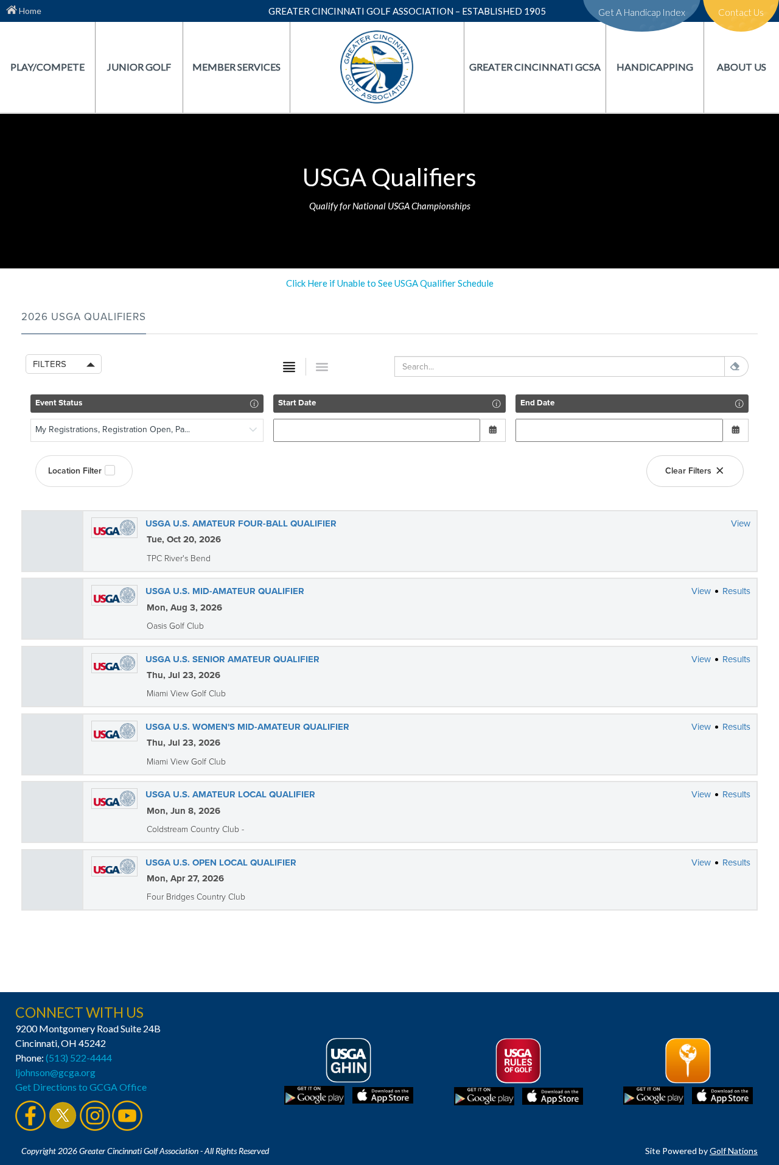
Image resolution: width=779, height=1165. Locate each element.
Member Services (236, 66)
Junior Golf (139, 66)
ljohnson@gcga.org (55, 1072)
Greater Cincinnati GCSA (535, 66)
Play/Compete (47, 66)
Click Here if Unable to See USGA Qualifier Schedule (390, 283)
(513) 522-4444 (79, 1057)
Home (29, 10)
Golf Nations (734, 1151)
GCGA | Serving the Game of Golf (377, 66)
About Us (741, 66)
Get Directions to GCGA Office (81, 1087)
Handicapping (655, 66)
